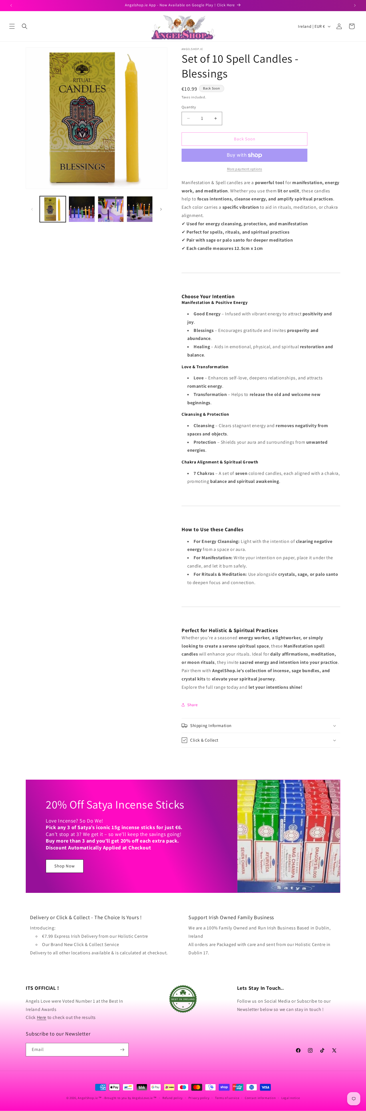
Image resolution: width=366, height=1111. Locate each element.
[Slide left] (32, 209)
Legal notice (290, 1098)
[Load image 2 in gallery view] (82, 209)
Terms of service (227, 1098)
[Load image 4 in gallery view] (140, 209)
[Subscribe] (122, 1049)
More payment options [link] (244, 169)
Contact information (260, 1098)
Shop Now (64, 866)
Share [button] (192, 704)
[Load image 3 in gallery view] (111, 209)
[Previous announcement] (11, 5)
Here (41, 1017)
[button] (12, 26)
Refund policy (172, 1098)
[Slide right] (161, 209)
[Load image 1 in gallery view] (53, 209)
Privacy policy (199, 1098)
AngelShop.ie (88, 1098)
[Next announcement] (355, 5)
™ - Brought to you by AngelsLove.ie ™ (127, 1098)
